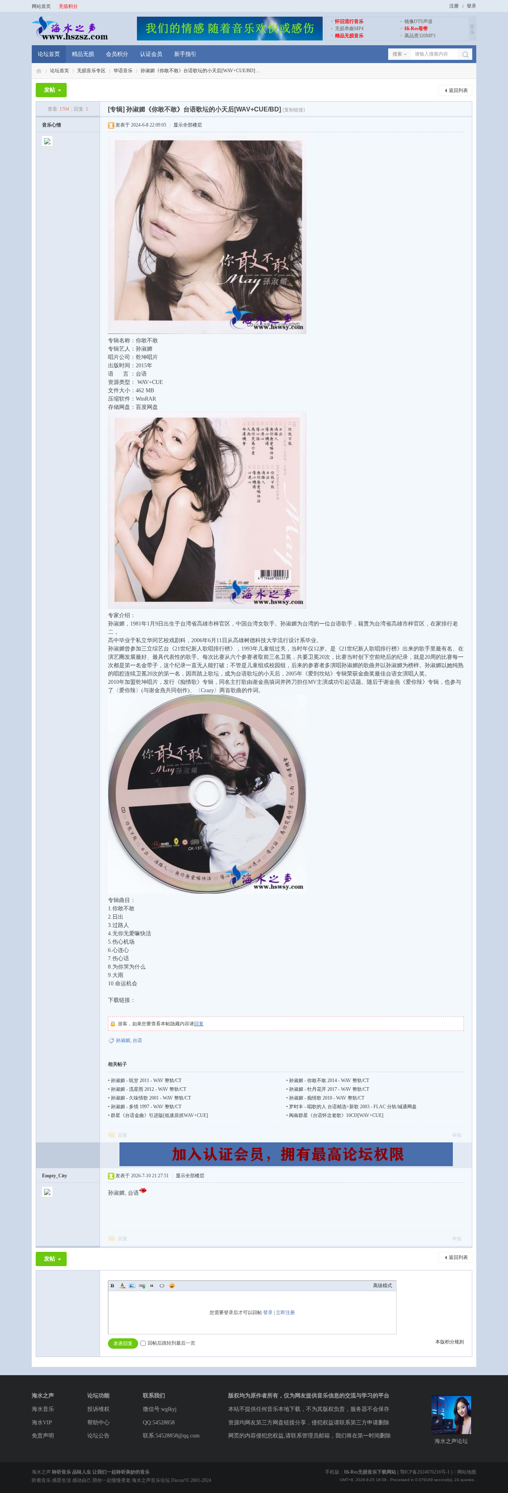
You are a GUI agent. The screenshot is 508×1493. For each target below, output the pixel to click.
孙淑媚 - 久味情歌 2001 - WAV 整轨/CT (151, 1098)
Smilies (172, 1286)
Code (162, 1286)
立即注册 (285, 1312)
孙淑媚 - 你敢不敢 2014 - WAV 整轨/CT (329, 1080)
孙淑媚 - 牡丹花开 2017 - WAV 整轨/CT (329, 1089)
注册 (454, 6)
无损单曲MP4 (349, 28)
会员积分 (117, 54)
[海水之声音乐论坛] (70, 39)
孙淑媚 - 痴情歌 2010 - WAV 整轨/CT (326, 1098)
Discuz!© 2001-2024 (191, 1480)
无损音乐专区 (91, 70)
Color (122, 1286)
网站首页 (41, 6)
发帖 (49, 90)
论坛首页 (49, 54)
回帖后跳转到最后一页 (171, 1343)
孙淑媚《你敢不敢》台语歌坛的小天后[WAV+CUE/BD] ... (200, 70)
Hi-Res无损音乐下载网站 (370, 1472)
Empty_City (54, 1175)
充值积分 (68, 6)
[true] (465, 54)
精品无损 (83, 54)
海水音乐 (43, 1409)
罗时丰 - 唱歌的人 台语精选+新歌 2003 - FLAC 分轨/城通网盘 (353, 1106)
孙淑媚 (123, 1040)
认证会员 (151, 54)
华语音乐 (123, 70)
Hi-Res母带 (416, 28)
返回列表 (458, 90)
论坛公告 (98, 1436)
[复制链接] (294, 110)
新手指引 (185, 54)
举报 (457, 1135)
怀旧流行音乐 (349, 21)
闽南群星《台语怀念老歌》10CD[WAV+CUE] (336, 1115)
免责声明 (43, 1436)
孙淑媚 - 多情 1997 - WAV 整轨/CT (146, 1106)
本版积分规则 (449, 1342)
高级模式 (382, 1285)
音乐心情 (51, 125)
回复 (199, 1024)
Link (142, 1286)
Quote (152, 1286)
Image (132, 1286)
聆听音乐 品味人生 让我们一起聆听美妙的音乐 (101, 1472)
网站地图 (466, 1472)
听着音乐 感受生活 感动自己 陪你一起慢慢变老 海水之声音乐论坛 (101, 1480)
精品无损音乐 (349, 35)
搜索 (397, 54)
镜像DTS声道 (418, 21)
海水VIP (42, 1423)
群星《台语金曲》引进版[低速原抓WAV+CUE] (159, 1115)
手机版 (332, 1472)
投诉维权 (98, 1409)
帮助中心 (98, 1423)
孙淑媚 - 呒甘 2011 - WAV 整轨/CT (146, 1080)
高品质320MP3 (419, 35)
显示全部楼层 (187, 125)
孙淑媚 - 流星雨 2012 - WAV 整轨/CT (148, 1089)
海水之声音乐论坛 (39, 71)
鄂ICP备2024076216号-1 (425, 1472)
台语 (137, 1040)
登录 (471, 6)
